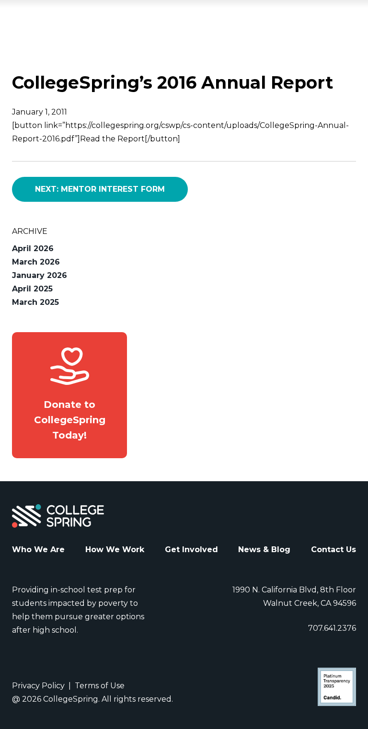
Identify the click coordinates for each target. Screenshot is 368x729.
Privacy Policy (38, 685)
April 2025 (32, 288)
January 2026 (39, 275)
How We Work (114, 549)
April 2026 (33, 248)
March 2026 (36, 261)
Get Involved (191, 549)
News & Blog (264, 549)
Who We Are (38, 549)
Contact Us (333, 549)
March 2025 (35, 302)
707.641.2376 (332, 628)
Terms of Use (100, 685)
